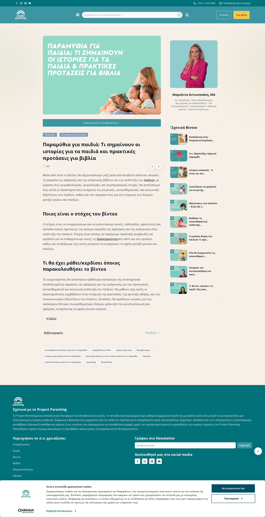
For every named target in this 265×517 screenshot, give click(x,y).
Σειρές (16, 450)
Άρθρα (16, 463)
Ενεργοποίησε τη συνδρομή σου (100, 122)
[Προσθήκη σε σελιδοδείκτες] (152, 166)
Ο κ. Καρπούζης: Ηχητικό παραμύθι (202, 155)
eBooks (17, 475)
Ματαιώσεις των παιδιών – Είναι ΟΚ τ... (203, 205)
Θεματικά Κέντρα (23, 469)
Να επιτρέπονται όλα (233, 488)
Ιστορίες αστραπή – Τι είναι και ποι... (201, 172)
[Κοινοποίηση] (158, 166)
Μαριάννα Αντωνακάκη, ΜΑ (193, 95)
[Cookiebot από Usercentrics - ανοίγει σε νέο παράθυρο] (26, 511)
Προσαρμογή (231, 498)
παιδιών (149, 180)
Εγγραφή (244, 445)
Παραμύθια (50, 134)
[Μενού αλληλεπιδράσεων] (258, 451)
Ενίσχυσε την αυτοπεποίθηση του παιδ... (200, 271)
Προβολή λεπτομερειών (59, 511)
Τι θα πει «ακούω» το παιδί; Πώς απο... (201, 288)
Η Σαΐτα (51, 318)
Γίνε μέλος (241, 14)
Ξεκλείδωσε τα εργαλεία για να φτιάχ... (202, 188)
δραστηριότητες (107, 239)
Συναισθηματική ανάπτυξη (73, 134)
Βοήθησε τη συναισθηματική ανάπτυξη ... (198, 221)
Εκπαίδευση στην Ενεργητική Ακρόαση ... (202, 139)
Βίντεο (17, 457)
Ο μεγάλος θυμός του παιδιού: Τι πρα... (200, 238)
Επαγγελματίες (21, 444)
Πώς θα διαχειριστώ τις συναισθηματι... (202, 254)
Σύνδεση (223, 14)
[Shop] (187, 15)
